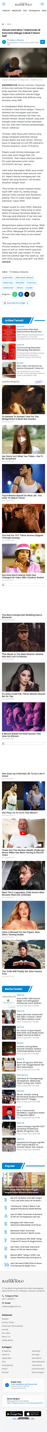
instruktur (20, 282)
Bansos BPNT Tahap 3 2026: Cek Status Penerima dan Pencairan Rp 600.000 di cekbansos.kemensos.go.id (26, 1259)
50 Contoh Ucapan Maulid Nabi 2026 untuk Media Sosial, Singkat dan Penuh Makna (30, 1032)
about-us (6, 1336)
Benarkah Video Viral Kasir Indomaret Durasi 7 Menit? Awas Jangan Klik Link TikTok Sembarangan (25, 1234)
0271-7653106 (8, 1299)
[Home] (3, 24)
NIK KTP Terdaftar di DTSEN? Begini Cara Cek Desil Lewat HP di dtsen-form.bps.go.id (26, 1200)
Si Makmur (6, 1351)
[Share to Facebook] (20, 294)
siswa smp (8, 282)
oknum (20, 287)
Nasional (20, 326)
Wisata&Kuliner (38, 1361)
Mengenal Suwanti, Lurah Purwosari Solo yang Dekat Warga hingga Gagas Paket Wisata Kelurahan (24, 1189)
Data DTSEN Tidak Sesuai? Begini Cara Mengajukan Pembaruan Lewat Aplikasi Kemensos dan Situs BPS (29, 1002)
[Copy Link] (32, 294)
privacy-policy (8, 1322)
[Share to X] (26, 294)
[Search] (42, 4)
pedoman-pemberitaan (12, 1326)
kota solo (31, 282)
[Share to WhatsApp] (14, 294)
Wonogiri (35, 1354)
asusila (29, 287)
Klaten (5, 1369)
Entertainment (38, 1369)
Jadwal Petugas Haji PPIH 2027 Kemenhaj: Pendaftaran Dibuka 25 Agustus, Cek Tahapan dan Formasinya (31, 1130)
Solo (9, 24)
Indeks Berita (7, 1340)
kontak (5, 1329)
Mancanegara (38, 1372)
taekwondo (8, 287)
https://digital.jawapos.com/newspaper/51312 (25, 1403)
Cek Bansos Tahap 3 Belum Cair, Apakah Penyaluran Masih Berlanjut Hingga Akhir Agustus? (27, 1208)
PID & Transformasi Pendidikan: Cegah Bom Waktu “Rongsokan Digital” (31, 1112)
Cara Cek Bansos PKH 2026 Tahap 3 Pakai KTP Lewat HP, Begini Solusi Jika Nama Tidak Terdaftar (26, 1241)
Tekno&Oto (37, 1365)
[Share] (42, 42)
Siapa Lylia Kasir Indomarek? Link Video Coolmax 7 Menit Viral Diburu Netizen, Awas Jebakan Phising (30, 1018)
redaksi (5, 1319)
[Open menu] (4, 4)
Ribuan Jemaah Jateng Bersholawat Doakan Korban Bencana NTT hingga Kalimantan (30, 1098)
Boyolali (20, 363)
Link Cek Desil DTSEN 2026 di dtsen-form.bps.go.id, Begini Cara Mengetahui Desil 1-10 (26, 1265)
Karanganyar (22, 1075)
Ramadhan (36, 1358)
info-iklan (6, 1333)
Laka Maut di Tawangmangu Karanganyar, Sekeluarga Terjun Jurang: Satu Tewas (30, 1080)
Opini (19, 1107)
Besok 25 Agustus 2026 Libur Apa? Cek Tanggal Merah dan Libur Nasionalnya (30, 1064)
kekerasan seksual (24, 277)
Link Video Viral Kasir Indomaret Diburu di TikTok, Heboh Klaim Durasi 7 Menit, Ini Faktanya (25, 1249)
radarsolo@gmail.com (11, 1306)
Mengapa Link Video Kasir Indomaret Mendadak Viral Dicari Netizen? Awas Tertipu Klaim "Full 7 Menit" (26, 1226)
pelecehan (8, 277)
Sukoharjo (36, 1351)
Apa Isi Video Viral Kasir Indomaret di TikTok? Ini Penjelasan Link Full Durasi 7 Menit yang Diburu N (26, 1217)
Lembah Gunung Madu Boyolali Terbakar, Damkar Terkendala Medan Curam (29, 1048)
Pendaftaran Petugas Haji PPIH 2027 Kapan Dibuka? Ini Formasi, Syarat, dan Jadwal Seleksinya (30, 1146)
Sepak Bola (6, 1358)
